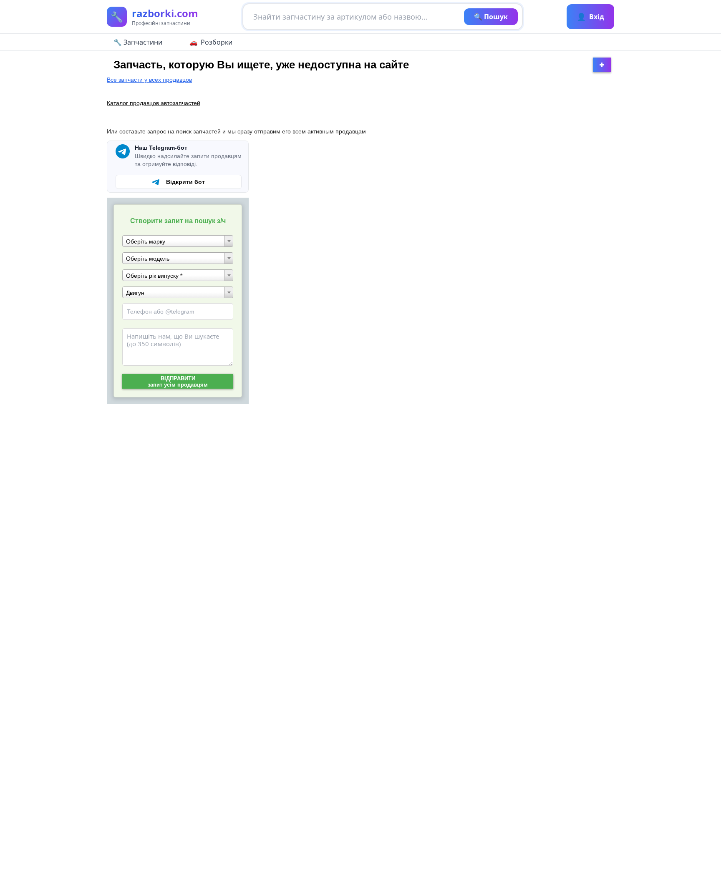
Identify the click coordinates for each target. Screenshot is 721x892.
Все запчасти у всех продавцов (149, 79)
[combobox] (177, 241)
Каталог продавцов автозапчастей (153, 103)
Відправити (178, 381)
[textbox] (178, 241)
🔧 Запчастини (137, 42)
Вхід (590, 17)
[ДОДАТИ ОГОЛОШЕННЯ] (602, 65)
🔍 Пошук (491, 16)
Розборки (216, 42)
